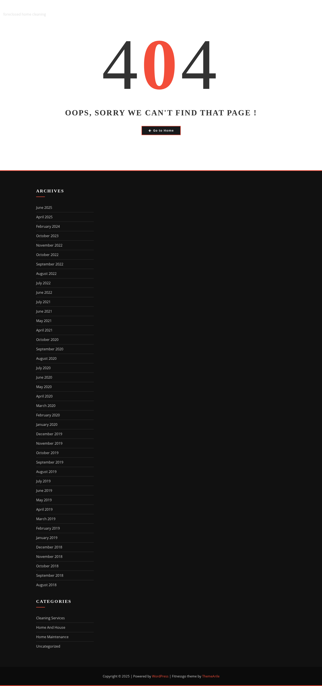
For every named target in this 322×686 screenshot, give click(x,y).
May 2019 (44, 500)
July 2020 (43, 367)
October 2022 (47, 254)
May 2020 (44, 386)
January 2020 (46, 424)
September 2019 (49, 462)
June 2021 (44, 311)
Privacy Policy (267, 11)
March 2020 (45, 405)
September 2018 (49, 575)
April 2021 (44, 330)
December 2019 (49, 434)
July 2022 (43, 283)
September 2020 (49, 349)
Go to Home (163, 130)
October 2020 (47, 339)
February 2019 (48, 528)
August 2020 (46, 358)
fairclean (17, 8)
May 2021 (44, 320)
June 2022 (44, 292)
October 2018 (47, 566)
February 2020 (48, 415)
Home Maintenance (52, 636)
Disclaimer (196, 11)
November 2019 (49, 443)
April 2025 (44, 217)
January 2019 (46, 537)
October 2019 (47, 452)
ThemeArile (210, 676)
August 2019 (46, 471)
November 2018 (49, 556)
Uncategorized (48, 646)
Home (143, 11)
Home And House (50, 627)
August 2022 (46, 273)
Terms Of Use (305, 11)
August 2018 (46, 584)
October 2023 (47, 235)
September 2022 (49, 264)
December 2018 (49, 547)
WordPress (160, 676)
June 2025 (44, 207)
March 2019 (45, 518)
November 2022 (49, 245)
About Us (167, 11)
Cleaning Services (50, 618)
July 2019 (43, 481)
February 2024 (48, 226)
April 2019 (44, 509)
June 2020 (44, 377)
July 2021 (43, 301)
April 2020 (44, 396)
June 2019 (44, 490)
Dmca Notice (229, 11)
